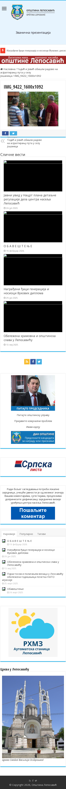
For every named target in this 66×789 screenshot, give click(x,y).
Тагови (41, 534)
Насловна (9, 69)
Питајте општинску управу (33, 415)
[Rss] (27, 361)
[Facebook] (33, 361)
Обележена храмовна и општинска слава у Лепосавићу (30, 338)
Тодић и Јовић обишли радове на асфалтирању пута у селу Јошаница (29, 72)
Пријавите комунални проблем (33, 421)
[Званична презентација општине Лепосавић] (33, 12)
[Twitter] (39, 361)
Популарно (26, 534)
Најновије (9, 534)
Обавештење (15, 588)
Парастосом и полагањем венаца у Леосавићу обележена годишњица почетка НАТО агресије (32, 577)
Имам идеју (33, 426)
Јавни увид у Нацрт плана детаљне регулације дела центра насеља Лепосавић (30, 199)
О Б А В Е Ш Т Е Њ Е (18, 246)
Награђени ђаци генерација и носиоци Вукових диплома (26, 291)
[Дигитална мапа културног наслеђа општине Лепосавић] (33, 60)
